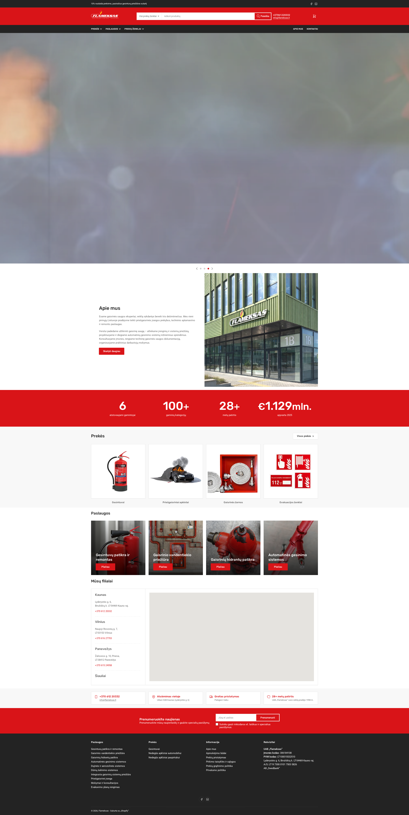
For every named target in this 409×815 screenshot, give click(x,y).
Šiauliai (100, 676)
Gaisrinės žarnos (233, 502)
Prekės (95, 29)
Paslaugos (112, 29)
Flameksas (104, 811)
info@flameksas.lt (281, 17)
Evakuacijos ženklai (291, 502)
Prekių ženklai (132, 29)
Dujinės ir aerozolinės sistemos (108, 766)
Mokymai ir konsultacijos (104, 783)
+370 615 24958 (103, 665)
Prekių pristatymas (216, 757)
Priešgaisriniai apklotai (176, 502)
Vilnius (100, 622)
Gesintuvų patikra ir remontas (107, 749)
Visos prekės (304, 436)
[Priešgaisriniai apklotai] (175, 471)
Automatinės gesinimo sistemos (108, 761)
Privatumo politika (216, 770)
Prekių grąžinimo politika (219, 766)
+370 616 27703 (103, 638)
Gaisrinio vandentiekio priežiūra (108, 753)
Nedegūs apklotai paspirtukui (164, 757)
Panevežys (103, 649)
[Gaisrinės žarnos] (233, 471)
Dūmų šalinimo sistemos (104, 770)
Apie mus (211, 749)
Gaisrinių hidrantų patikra (104, 757)
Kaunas (100, 595)
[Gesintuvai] (118, 471)
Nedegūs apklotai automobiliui (165, 753)
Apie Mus (298, 29)
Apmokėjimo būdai (216, 753)
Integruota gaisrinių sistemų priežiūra (111, 774)
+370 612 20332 (103, 611)
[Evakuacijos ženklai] (290, 471)
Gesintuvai (118, 502)
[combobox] (216, 16)
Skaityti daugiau (111, 351)
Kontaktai (312, 29)
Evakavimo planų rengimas (105, 787)
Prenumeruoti (267, 717)
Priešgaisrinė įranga (101, 778)
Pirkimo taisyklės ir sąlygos (221, 761)
